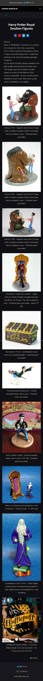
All (6, 15)
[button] (34, 658)
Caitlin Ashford (10, 9)
